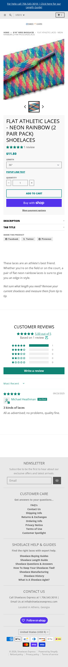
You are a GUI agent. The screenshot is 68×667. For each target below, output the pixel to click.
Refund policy (16, 654)
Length (10, 159)
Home (6, 32)
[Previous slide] (25, 106)
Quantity (11, 177)
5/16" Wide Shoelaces (23, 32)
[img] (11, 394)
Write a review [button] (34, 371)
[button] (15, 147)
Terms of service (50, 654)
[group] (34, 106)
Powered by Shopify (48, 651)
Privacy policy (32, 654)
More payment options (34, 210)
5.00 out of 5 (43, 334)
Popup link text (15, 172)
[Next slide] (42, 106)
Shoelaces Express (26, 651)
